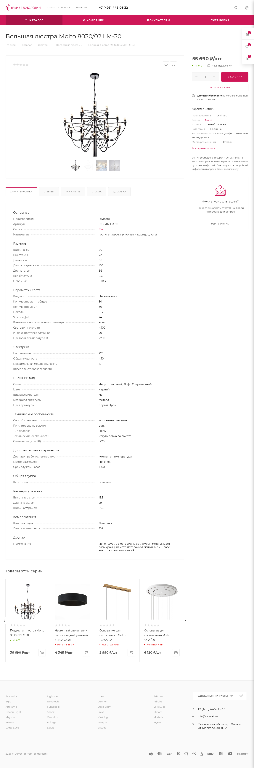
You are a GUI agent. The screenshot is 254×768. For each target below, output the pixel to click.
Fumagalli (53, 706)
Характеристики (21, 191)
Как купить (73, 191)
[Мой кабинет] (246, 8)
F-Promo (159, 696)
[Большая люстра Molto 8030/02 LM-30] (95, 115)
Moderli (158, 717)
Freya (101, 711)
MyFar (157, 722)
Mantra (10, 722)
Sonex (50, 711)
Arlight (158, 701)
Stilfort (158, 711)
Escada (102, 727)
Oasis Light (104, 706)
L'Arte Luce (12, 727)
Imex (101, 696)
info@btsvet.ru (208, 716)
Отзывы (49, 191)
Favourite (11, 696)
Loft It (50, 727)
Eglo (8, 701)
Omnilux (52, 717)
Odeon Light (13, 711)
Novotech (53, 701)
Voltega (51, 722)
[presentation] (4, 620)
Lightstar (52, 696)
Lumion (102, 701)
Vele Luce (159, 706)
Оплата (97, 191)
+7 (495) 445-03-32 (113, 7)
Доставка (119, 191)
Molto (102, 229)
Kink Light (104, 717)
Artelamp (11, 706)
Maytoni (10, 717)
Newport (103, 722)
